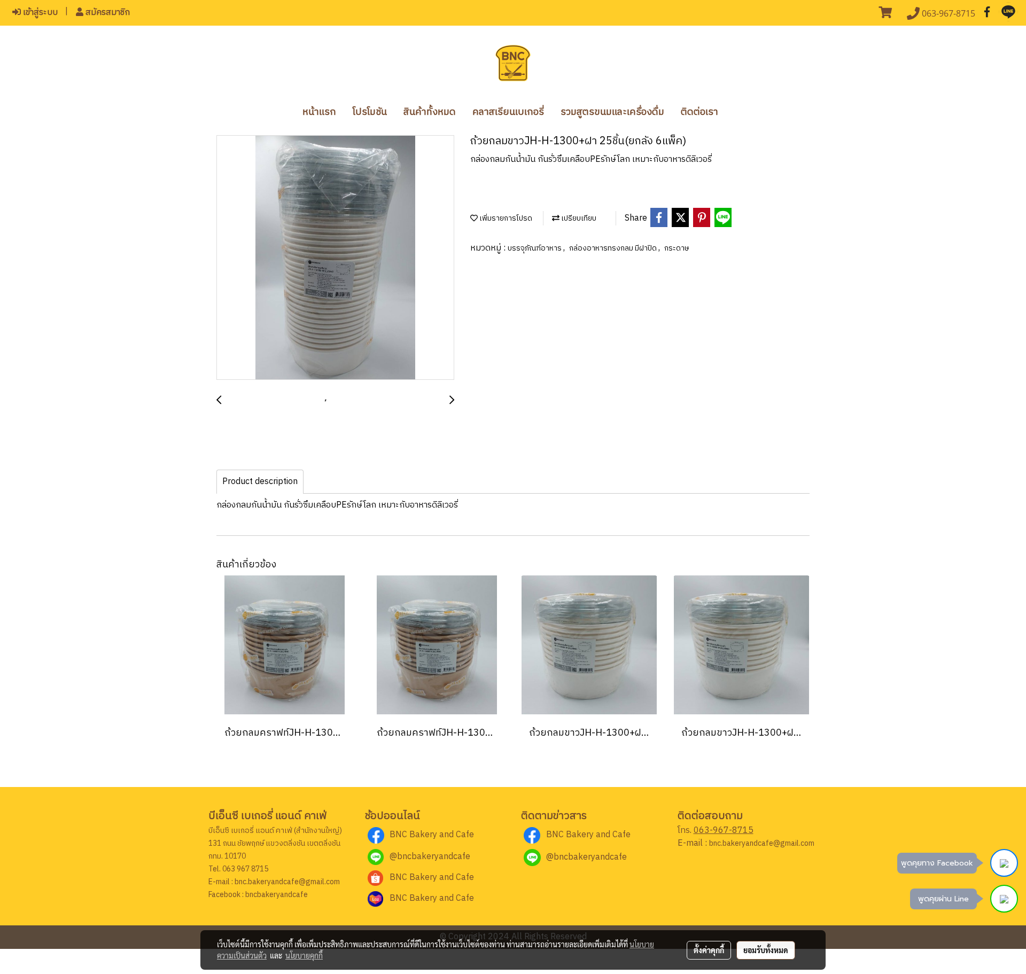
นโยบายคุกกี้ (304, 955)
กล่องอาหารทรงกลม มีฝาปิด (613, 248)
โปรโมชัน (370, 112)
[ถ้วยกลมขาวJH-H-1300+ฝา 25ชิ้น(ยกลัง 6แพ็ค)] (335, 258)
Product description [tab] (260, 481)
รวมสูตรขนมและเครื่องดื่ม (612, 112)
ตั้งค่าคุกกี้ (709, 950)
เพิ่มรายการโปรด (505, 218)
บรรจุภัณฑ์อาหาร (535, 248)
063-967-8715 (723, 830)
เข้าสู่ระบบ (39, 12)
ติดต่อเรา (699, 112)
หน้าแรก (319, 112)
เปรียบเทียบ (577, 218)
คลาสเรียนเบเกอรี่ (508, 112)
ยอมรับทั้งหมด (765, 950)
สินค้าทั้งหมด (429, 112)
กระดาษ (676, 248)
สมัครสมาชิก (106, 12)
